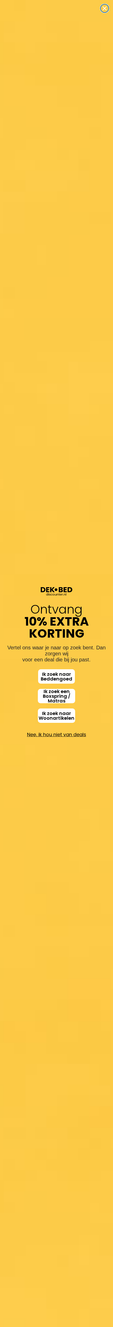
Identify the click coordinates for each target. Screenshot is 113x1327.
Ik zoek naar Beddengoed (56, 676)
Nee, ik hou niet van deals (56, 734)
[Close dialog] (104, 8)
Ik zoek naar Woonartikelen (56, 715)
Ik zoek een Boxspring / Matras (56, 696)
